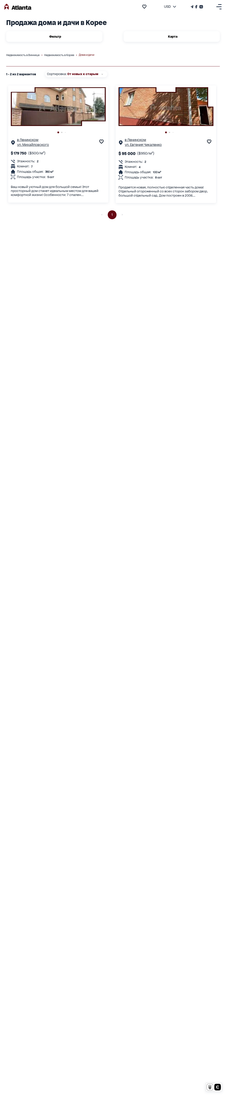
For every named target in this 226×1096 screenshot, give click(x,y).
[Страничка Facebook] (196, 7)
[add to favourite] (144, 6)
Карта (172, 36)
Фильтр (55, 36)
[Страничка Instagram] (200, 7)
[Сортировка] (102, 74)
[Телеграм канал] (192, 6)
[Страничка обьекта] (13, 143)
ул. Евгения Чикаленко (143, 145)
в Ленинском (27, 140)
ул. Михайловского (33, 145)
